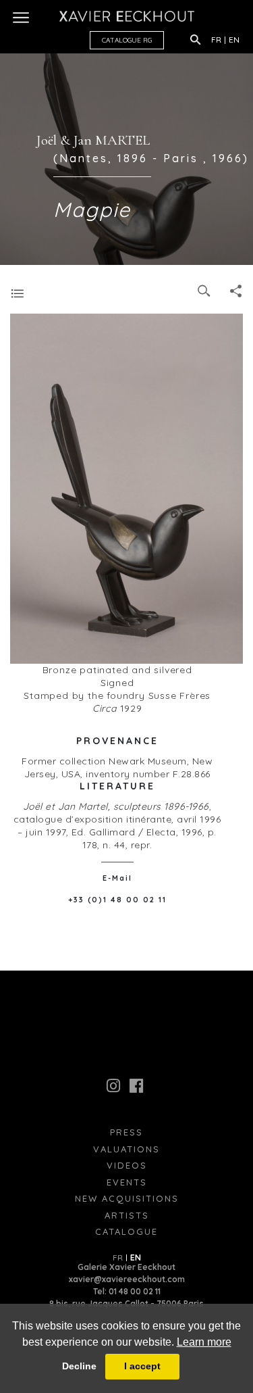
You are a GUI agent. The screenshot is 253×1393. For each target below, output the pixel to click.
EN (234, 39)
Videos (127, 1165)
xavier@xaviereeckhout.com (127, 1279)
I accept (142, 1366)
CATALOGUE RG (127, 40)
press (126, 1132)
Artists (127, 1215)
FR (216, 39)
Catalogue (126, 1231)
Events (127, 1182)
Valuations (126, 1149)
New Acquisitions (127, 1198)
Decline (79, 1366)
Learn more (204, 1342)
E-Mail (117, 878)
